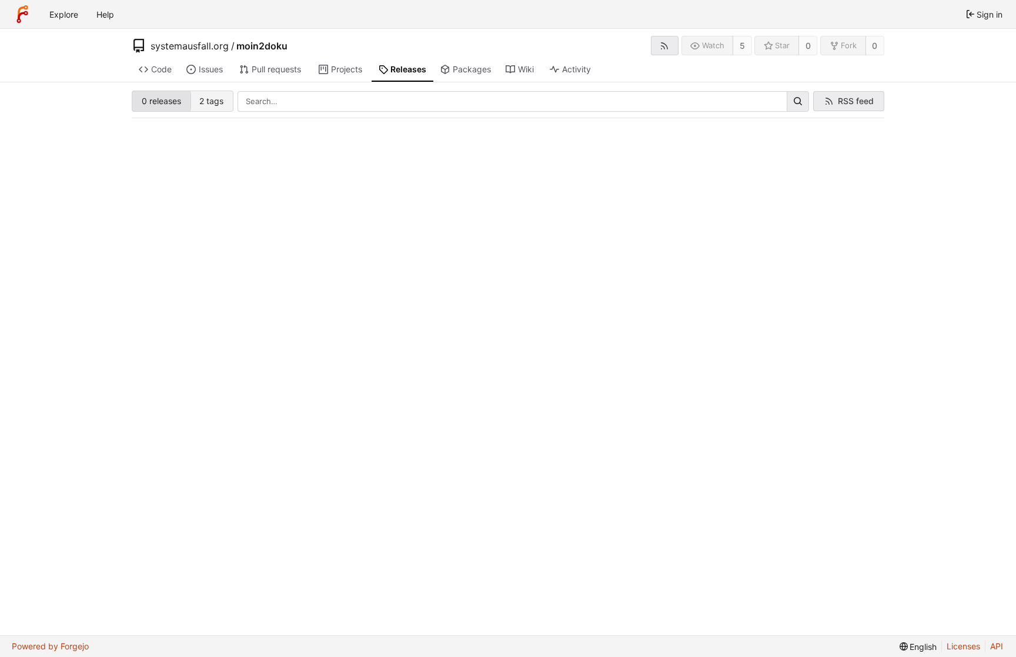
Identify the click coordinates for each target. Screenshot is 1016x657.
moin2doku (262, 46)
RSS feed (856, 101)
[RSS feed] (665, 45)
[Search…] (798, 101)
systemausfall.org (190, 46)
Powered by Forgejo (50, 646)
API (996, 646)
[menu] (918, 647)
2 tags (211, 101)
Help (105, 14)
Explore (63, 14)
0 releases (161, 101)
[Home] (22, 14)
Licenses (963, 646)
